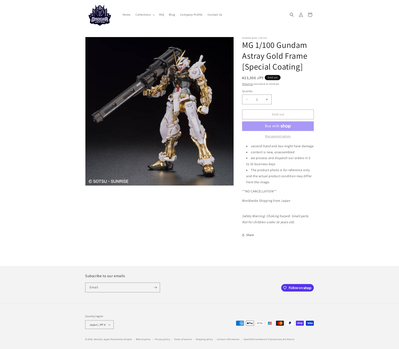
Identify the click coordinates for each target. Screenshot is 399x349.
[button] (144, 14)
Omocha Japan (102, 339)
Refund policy (143, 339)
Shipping (247, 83)
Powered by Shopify (121, 339)
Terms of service (183, 339)
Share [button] (250, 235)
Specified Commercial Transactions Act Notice (269, 339)
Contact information (228, 339)
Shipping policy (204, 339)
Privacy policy (162, 339)
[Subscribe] (155, 287)
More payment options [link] (278, 136)
